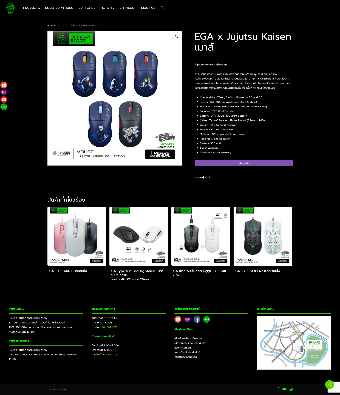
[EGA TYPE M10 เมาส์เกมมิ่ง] (76, 236)
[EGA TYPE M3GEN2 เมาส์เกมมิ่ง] (263, 236)
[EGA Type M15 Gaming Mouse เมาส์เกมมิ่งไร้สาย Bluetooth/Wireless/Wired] (138, 236)
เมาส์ (63, 25)
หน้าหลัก (51, 25)
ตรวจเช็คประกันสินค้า (185, 357)
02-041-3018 (110, 327)
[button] (162, 8)
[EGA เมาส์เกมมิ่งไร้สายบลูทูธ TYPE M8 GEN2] (200, 236)
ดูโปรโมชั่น (244, 163)
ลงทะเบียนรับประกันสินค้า (187, 352)
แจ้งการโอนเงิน (182, 348)
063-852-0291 (110, 354)
